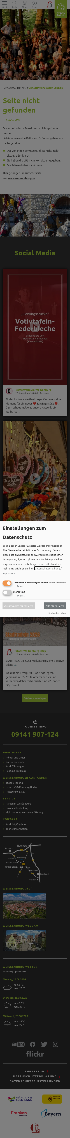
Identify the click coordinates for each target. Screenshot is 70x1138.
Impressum (9, 573)
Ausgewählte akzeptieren (18, 605)
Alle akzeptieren (55, 605)
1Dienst (19, 586)
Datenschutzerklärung (47, 568)
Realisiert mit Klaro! (57, 613)
